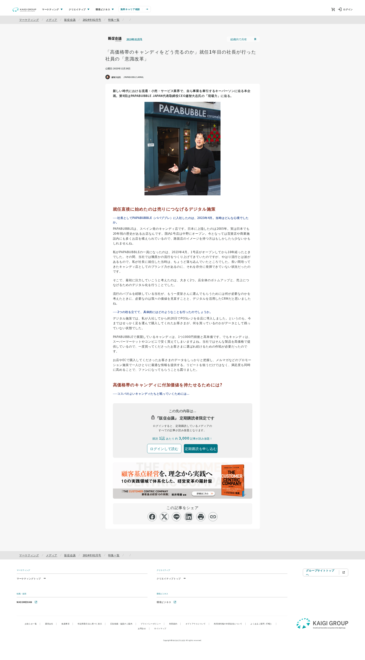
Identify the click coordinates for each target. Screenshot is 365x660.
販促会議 (69, 19)
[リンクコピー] (213, 517)
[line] (176, 517)
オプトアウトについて (197, 623)
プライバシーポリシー (153, 623)
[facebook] (152, 517)
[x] (164, 517)
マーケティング (29, 19)
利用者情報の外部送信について (230, 623)
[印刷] (201, 517)
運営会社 (51, 623)
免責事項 (67, 623)
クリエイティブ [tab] (77, 9)
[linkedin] (188, 517)
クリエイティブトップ (169, 578)
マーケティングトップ (29, 578)
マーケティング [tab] (50, 9)
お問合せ (144, 628)
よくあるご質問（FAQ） (263, 623)
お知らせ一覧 (32, 623)
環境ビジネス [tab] (103, 9)
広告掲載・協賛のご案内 (123, 623)
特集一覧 (113, 19)
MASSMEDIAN (24, 602)
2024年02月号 (92, 19)
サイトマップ (160, 628)
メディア (51, 19)
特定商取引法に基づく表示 (92, 623)
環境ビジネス (164, 602)
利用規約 (175, 623)
